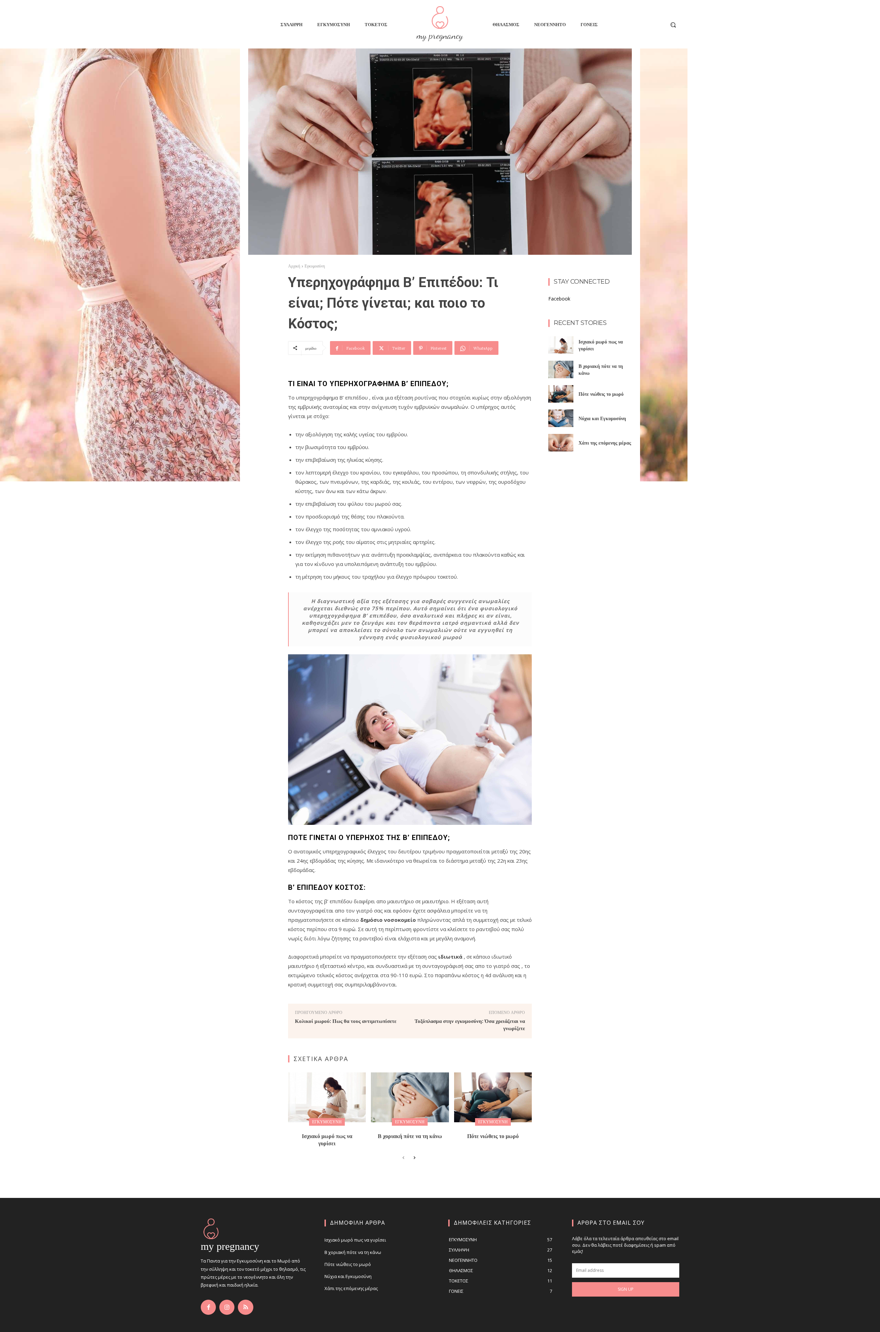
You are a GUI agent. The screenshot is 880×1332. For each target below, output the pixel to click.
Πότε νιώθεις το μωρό (493, 1136)
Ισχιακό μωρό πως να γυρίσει (327, 1139)
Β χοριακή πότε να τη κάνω (410, 1136)
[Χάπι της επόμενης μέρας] (560, 442)
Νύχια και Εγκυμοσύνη (602, 418)
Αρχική (294, 266)
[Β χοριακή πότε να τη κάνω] (410, 1097)
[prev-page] (403, 1158)
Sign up (626, 1289)
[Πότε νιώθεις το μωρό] (493, 1097)
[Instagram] (226, 1307)
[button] (673, 25)
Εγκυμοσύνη (315, 266)
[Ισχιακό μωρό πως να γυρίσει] (327, 1097)
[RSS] (245, 1307)
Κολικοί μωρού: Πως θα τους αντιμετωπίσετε (345, 1020)
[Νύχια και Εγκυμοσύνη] (560, 418)
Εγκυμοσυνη (327, 1121)
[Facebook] (208, 1307)
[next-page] (414, 1158)
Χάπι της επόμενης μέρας (605, 442)
